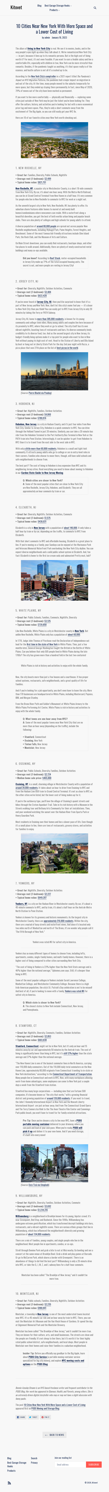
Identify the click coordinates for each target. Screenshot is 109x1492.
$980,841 (42, 1308)
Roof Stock (55, 258)
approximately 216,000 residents (58, 921)
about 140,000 (70, 527)
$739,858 (42, 624)
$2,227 (48, 894)
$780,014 (42, 418)
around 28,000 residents (27, 787)
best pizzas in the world (67, 347)
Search (34, 1458)
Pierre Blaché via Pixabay (40, 393)
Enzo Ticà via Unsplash (39, 1185)
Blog (39, 5)
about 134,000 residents (39, 1234)
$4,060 (47, 414)
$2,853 (48, 1036)
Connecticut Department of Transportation (72, 1074)
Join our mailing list (63, 1457)
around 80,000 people (46, 226)
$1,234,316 (43, 1210)
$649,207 (42, 897)
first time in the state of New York (42, 644)
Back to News (56, 1434)
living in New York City (39, 48)
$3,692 (48, 1206)
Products (54, 10)
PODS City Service (38, 1357)
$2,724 (48, 774)
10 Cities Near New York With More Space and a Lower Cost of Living (54, 1405)
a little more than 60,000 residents (40, 448)
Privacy (34, 1462)
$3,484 (48, 292)
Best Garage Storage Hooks (57, 5)
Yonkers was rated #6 (74, 991)
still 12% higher (71, 1053)
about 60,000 (74, 634)
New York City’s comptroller (43, 76)
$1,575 (47, 518)
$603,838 (42, 1040)
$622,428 (42, 295)
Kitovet (95, 1482)
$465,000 (46, 778)
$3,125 (47, 621)
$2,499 (48, 178)
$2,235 (48, 1304)
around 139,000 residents (58, 1098)
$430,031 (42, 521)
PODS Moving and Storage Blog (45, 1408)
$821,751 (42, 182)
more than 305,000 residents (50, 319)
